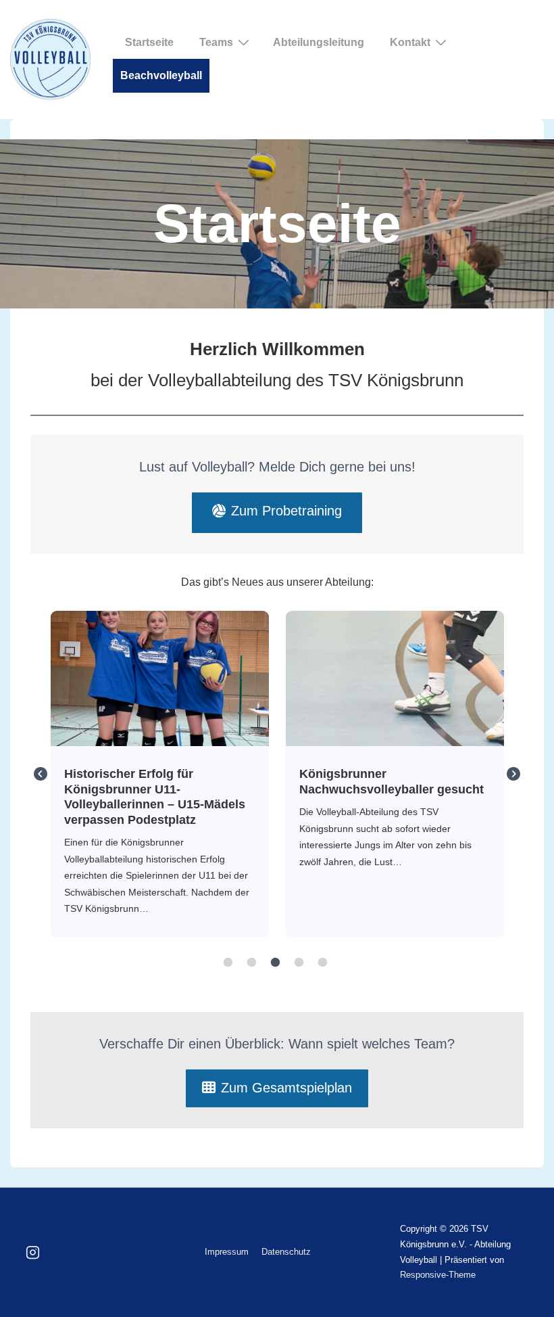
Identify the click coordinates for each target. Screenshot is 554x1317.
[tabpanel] (160, 774)
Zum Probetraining (286, 510)
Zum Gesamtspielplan (286, 1087)
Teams (216, 42)
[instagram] (33, 1253)
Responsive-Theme (438, 1275)
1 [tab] (228, 962)
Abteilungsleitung (318, 42)
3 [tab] (275, 962)
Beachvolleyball (161, 75)
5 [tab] (323, 962)
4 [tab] (299, 962)
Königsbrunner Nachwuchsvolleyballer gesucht (394, 677)
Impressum (227, 1252)
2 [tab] (252, 962)
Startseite (149, 42)
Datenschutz (286, 1252)
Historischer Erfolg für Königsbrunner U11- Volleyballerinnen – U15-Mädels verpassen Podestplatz (159, 677)
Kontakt (410, 42)
